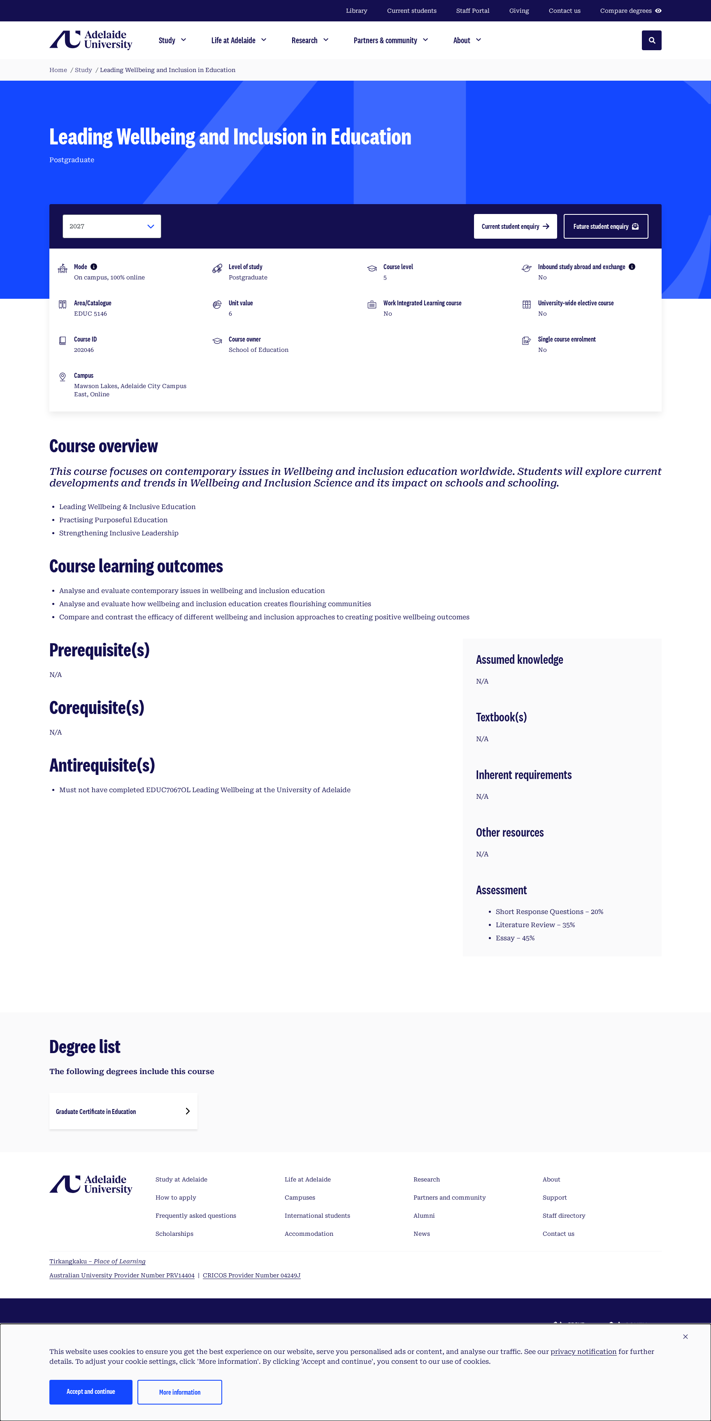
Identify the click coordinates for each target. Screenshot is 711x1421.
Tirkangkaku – (97, 1261)
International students (317, 1215)
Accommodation (309, 1233)
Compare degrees (626, 10)
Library (356, 10)
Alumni (424, 1215)
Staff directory (564, 1215)
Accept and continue (91, 1391)
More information (179, 1392)
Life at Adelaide (308, 1179)
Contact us (565, 10)
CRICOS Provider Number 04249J (252, 1275)
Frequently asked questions (196, 1215)
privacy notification (584, 1352)
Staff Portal (473, 10)
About (551, 1179)
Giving (519, 10)
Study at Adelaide (181, 1179)
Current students (412, 10)
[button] (685, 1337)
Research (427, 1179)
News (422, 1233)
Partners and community (450, 1197)
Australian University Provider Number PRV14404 (122, 1275)
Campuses (300, 1197)
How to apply (176, 1197)
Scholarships (174, 1233)
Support (555, 1197)
